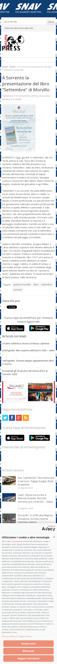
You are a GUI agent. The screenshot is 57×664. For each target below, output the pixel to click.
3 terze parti (16, 541)
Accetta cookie (28, 643)
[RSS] (26, 418)
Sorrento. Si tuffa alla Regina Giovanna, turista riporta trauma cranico (35, 518)
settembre (46, 284)
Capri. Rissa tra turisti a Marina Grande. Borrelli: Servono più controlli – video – (35, 500)
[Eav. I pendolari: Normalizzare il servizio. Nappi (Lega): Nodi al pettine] (9, 484)
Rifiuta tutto (28, 651)
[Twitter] (5, 418)
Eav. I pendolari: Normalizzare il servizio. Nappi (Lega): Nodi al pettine (36, 481)
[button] (54, 537)
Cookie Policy (25, 636)
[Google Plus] (19, 418)
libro (36, 284)
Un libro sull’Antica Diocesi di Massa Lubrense (25, 343)
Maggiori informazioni (28, 658)
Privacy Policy (9, 636)
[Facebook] (12, 418)
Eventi (12, 66)
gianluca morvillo (22, 284)
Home (5, 66)
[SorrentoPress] (28, 42)
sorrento (17, 289)
